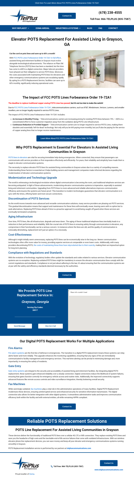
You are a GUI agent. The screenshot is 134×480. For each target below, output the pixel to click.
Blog (89, 28)
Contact (113, 28)
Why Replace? (19, 28)
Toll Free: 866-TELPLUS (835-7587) (110, 19)
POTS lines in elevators (17, 157)
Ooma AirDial (42, 28)
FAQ (100, 28)
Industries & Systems (67, 28)
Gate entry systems (16, 371)
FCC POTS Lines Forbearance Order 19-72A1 (32, 107)
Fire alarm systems (16, 353)
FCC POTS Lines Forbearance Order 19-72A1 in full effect (37, 58)
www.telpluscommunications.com (109, 470)
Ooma (31, 474)
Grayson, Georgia (35, 301)
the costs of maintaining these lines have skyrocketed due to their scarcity (64, 245)
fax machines (36, 389)
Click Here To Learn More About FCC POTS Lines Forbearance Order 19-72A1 (67, 3)
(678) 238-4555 (110, 13)
